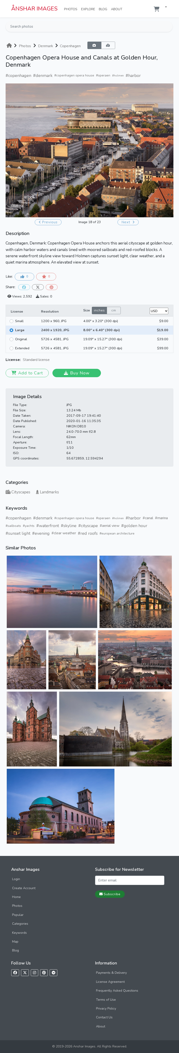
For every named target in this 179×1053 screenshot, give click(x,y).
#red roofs (88, 533)
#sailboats (13, 526)
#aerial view (109, 525)
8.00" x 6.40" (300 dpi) (101, 330)
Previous (50, 222)
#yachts (28, 526)
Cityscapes (20, 492)
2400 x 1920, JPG (55, 330)
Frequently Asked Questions (117, 990)
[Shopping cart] (156, 9)
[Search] (168, 26)
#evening (41, 533)
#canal (148, 518)
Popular (18, 915)
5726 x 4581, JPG (55, 339)
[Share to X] (38, 287)
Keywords (19, 933)
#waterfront (47, 525)
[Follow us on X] (25, 972)
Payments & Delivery (111, 972)
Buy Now (80, 373)
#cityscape (88, 525)
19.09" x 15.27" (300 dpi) (102, 339)
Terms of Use (106, 999)
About (117, 9)
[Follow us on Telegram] (53, 972)
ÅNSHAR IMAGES (34, 8)
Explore (89, 9)
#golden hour (134, 525)
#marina (161, 518)
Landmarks (49, 492)
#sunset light (18, 533)
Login (16, 879)
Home (16, 897)
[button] (164, 7)
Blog (104, 9)
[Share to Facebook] (24, 287)
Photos (71, 9)
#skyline (68, 525)
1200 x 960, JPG (53, 321)
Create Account (23, 888)
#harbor (133, 75)
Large (19, 330)
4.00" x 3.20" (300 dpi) (100, 321)
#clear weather (64, 533)
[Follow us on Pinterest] (44, 972)
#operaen (103, 75)
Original (21, 339)
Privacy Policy (106, 1008)
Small (19, 321)
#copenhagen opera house (74, 75)
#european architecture (117, 533)
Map (15, 941)
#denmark (42, 75)
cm (113, 310)
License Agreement (110, 982)
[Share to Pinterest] (52, 287)
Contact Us (104, 1017)
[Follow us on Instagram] (34, 972)
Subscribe (112, 894)
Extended (22, 348)
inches (99, 310)
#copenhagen (18, 75)
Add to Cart (30, 373)
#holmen (118, 75)
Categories (20, 923)
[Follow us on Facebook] (15, 972)
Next (126, 222)
